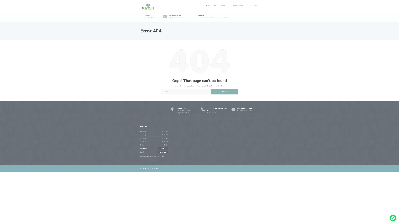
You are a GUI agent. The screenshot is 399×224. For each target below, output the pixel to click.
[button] (393, 218)
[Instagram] (146, 110)
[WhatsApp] (149, 110)
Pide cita (253, 6)
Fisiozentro (211, 6)
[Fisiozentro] (147, 6)
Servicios (223, 6)
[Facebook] (142, 110)
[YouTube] (153, 110)
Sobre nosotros (238, 6)
